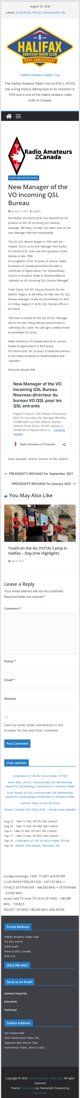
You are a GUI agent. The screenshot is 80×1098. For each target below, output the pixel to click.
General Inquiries (15, 993)
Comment (12, 608)
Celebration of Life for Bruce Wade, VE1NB (40, 776)
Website (10, 699)
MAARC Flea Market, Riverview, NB (37, 845)
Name (10, 661)
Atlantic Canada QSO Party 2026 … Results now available (40, 809)
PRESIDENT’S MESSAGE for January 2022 (41, 484)
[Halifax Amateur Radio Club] (9, 116)
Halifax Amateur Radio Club (40, 75)
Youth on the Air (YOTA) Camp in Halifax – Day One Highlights (37, 551)
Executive (10, 1001)
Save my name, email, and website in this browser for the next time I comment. (33, 728)
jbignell (37, 211)
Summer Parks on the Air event (40, 803)
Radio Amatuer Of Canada (24, 178)
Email (9, 680)
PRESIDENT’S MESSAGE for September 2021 (41, 474)
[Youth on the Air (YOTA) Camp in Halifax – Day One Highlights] (40, 507)
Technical (10, 1010)
